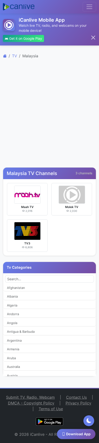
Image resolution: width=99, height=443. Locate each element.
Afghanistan (16, 288)
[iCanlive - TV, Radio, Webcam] (18, 7)
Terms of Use (51, 408)
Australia (13, 367)
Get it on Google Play (25, 38)
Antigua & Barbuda (21, 331)
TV (14, 55)
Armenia (13, 349)
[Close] (93, 37)
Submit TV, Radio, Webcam (30, 397)
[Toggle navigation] (89, 7)
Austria (12, 376)
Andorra (13, 314)
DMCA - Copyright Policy (31, 403)
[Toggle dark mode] (88, 420)
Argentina (14, 340)
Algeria (12, 305)
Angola (12, 323)
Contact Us (76, 397)
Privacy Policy (78, 403)
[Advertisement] (49, 115)
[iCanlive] (5, 55)
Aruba (11, 358)
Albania (12, 296)
